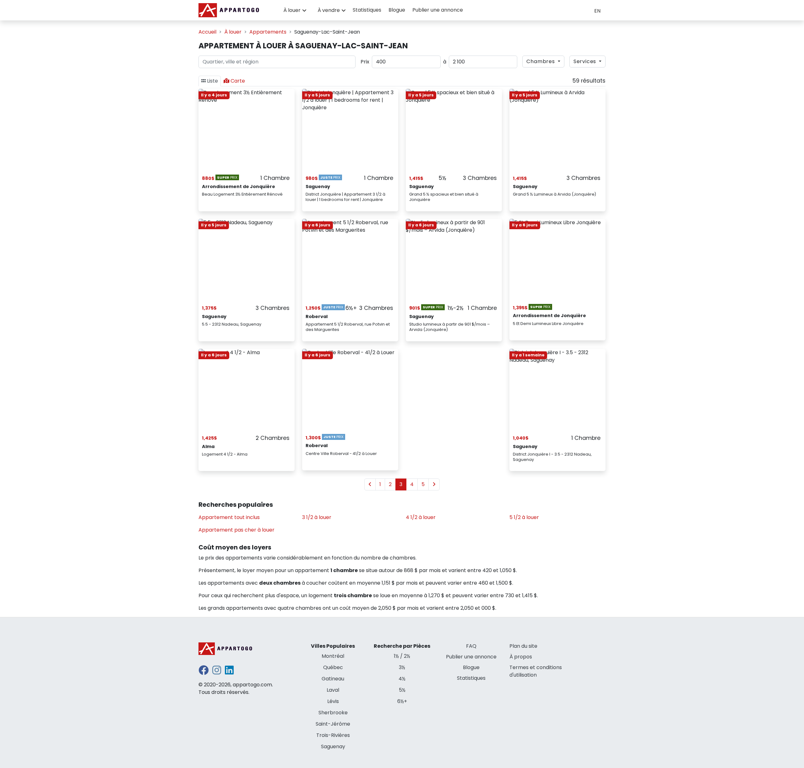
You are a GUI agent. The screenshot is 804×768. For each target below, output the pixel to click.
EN (597, 10)
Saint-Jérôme (333, 723)
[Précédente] (370, 484)
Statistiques (367, 10)
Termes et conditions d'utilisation (535, 671)
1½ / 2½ (402, 656)
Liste (212, 80)
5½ (402, 690)
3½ (402, 667)
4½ (402, 678)
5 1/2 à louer (524, 517)
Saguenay (333, 746)
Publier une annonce (437, 10)
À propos (520, 656)
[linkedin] (229, 672)
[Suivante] (434, 484)
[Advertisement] (454, 398)
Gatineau (333, 678)
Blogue (396, 10)
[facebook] (203, 672)
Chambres (541, 61)
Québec (333, 667)
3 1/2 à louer (316, 517)
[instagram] (216, 672)
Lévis (333, 701)
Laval (333, 690)
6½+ (402, 701)
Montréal (333, 656)
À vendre (329, 10)
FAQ (471, 646)
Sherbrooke (333, 712)
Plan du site (523, 646)
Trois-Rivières (333, 735)
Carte (238, 80)
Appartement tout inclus (229, 517)
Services (585, 61)
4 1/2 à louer (421, 517)
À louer (292, 10)
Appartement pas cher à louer (236, 529)
